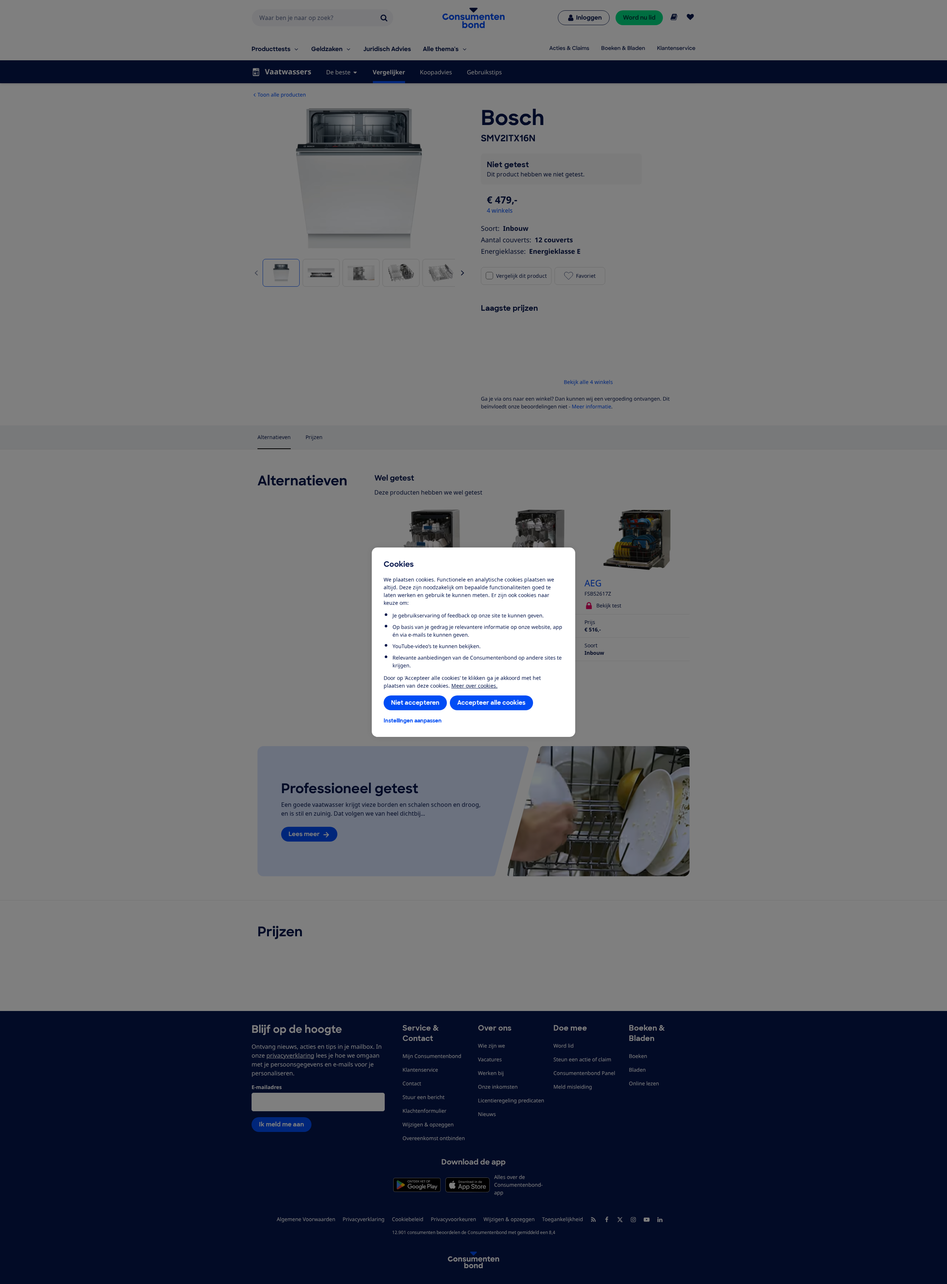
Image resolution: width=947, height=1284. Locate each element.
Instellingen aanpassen (413, 720)
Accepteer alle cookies (491, 703)
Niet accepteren (415, 703)
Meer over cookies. (474, 685)
